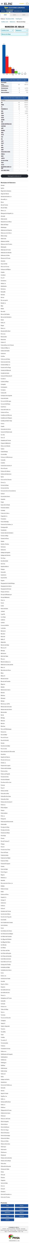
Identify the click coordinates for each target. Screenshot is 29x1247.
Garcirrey (3, 563)
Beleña (2, 308)
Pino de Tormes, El (5, 841)
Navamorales (4, 748)
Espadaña (3, 499)
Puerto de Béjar (4, 869)
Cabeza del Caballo (5, 350)
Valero (2, 1076)
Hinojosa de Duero (5, 591)
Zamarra (3, 1186)
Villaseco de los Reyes (6, 1160)
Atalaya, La (3, 283)
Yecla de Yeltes (4, 1183)
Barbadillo (3, 291)
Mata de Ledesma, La (5, 661)
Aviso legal (23, 1228)
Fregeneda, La (4, 516)
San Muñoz (3, 947)
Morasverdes (4, 712)
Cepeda (2, 426)
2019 (5, 14)
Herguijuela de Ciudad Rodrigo (8, 583)
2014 (14, 14)
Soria (7, 1216)
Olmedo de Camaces (5, 760)
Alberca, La (3, 210)
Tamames (3, 1015)
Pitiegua (3, 844)
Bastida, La (3, 303)
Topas (2, 1034)
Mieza (2, 673)
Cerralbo (3, 434)
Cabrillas (3, 356)
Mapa (6, 1231)
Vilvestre (3, 1177)
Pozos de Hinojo (4, 852)
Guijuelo (2, 580)
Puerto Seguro (4, 872)
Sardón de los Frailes (5, 978)
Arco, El (2, 277)
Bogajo (2, 325)
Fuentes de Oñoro (5, 538)
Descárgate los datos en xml (14, 176)
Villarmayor (3, 1146)
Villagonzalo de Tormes (6, 1110)
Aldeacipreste (4, 219)
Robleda (3, 886)
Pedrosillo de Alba (5, 793)
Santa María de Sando (6, 959)
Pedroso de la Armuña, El (6, 802)
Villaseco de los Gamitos (6, 1158)
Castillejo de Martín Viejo (6, 420)
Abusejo (2, 185)
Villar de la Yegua (5, 1130)
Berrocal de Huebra (5, 314)
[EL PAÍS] (8, 4)
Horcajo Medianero (5, 597)
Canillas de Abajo (5, 381)
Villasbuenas (4, 1152)
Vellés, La (3, 1099)
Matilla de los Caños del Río (7, 664)
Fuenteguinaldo (4, 527)
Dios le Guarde (4, 468)
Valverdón (3, 1087)
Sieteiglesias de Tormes (6, 998)
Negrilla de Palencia (5, 757)
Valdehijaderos (4, 1057)
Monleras (3, 695)
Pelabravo (3, 804)
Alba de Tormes (4, 205)
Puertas (2, 866)
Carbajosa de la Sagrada (6, 395)
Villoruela (3, 1174)
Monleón (3, 692)
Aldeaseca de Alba (5, 241)
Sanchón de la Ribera (5, 914)
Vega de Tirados (4, 1093)
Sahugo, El (3, 900)
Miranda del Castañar (5, 681)
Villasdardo (3, 1155)
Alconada (3, 216)
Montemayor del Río (5, 703)
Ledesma (3, 619)
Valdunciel (3, 1073)
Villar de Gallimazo (5, 1127)
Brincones (3, 334)
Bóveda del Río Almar (5, 331)
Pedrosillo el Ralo (5, 799)
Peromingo (3, 835)
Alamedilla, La (4, 199)
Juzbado (3, 611)
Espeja (2, 502)
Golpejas (3, 569)
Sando (2, 928)
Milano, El (3, 675)
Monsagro (3, 698)
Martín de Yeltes (4, 656)
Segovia (21, 1212)
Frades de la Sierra (5, 513)
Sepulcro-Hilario (4, 984)
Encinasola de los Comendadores (8, 490)
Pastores (3, 785)
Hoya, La (3, 600)
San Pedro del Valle (5, 950)
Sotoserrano (3, 1006)
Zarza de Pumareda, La (6, 1194)
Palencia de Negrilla (5, 774)
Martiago (3, 650)
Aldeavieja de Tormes (6, 249)
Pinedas (2, 838)
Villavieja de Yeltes (5, 1169)
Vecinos (2, 1090)
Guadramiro (3, 575)
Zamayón (3, 1188)
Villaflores (3, 1107)
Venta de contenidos (11, 1228)
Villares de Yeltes (5, 1141)
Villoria (2, 1172)
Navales (2, 743)
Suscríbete (21, 3)
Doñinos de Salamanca (6, 474)
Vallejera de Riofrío (5, 1079)
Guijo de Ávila (4, 577)
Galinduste (3, 547)
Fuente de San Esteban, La (7, 524)
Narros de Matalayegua (6, 729)
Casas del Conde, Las (5, 409)
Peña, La (3, 816)
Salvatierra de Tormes (6, 911)
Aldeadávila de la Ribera (6, 221)
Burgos (21, 1205)
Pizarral (2, 846)
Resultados (10, 11)
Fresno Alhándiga (5, 521)
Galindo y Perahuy (5, 544)
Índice (19, 1231)
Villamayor (3, 1116)
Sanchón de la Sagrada (6, 917)
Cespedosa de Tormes (6, 440)
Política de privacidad (5, 1230)
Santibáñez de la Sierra (6, 970)
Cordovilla (3, 460)
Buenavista (3, 339)
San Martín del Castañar (6, 936)
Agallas (2, 188)
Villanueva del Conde (5, 1118)
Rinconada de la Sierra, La (7, 883)
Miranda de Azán (4, 678)
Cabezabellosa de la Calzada (7, 345)
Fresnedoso (3, 519)
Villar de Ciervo (4, 1124)
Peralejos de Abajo (5, 827)
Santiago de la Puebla (6, 964)
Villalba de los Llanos (5, 1113)
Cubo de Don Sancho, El (6, 465)
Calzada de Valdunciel (6, 370)
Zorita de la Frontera (5, 1197)
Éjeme (2, 476)
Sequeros (3, 987)
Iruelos (2, 605)
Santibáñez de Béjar (5, 967)
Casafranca (3, 406)
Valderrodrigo (4, 1071)
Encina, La (3, 482)
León (7, 1209)
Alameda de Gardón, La (6, 196)
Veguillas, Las (4, 1096)
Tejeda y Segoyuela (5, 1026)
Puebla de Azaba (4, 855)
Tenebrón (3, 1029)
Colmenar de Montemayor (7, 457)
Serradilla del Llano (5, 992)
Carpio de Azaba (4, 398)
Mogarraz (3, 684)
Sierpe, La (3, 995)
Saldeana (3, 905)
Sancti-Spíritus (4, 925)
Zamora (7, 1219)
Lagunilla (3, 614)
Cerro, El (3, 437)
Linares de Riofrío (5, 625)
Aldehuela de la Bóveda (6, 252)
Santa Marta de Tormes (6, 961)
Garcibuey (3, 558)
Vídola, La (3, 1104)
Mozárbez (3, 726)
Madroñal (3, 636)
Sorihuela (3, 1003)
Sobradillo (3, 1001)
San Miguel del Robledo (6, 939)
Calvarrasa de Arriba (5, 362)
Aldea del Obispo (4, 224)
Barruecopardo (4, 300)
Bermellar (3, 311)
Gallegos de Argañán (5, 552)
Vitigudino (3, 1180)
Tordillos (3, 1037)
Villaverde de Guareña (6, 1166)
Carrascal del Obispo (5, 404)
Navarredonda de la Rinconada (8, 751)
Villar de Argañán (5, 1121)
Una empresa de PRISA (14, 1236)
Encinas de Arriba (5, 488)
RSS (22, 1231)
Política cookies (13, 1230)
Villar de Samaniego (5, 1135)
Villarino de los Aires (5, 1144)
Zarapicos (3, 1191)
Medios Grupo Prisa (14, 1241)
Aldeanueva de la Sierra (6, 233)
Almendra (3, 261)
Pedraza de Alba (4, 790)
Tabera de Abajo (4, 1009)
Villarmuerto (3, 1149)
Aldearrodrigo (4, 235)
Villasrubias (3, 1163)
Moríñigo (3, 718)
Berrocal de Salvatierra (6, 317)
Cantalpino (3, 390)
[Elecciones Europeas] (14, 8)
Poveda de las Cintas (5, 849)
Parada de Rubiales (5, 779)
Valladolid (21, 1216)
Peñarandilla (4, 824)
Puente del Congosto (5, 863)
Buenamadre (4, 336)
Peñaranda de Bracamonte (7, 821)
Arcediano (3, 275)
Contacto (4, 1228)
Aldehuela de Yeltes (5, 255)
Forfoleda (3, 510)
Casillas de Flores (5, 412)
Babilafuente (4, 286)
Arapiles (3, 272)
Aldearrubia (3, 238)
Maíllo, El (3, 639)
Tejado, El (3, 1023)
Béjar (2, 305)
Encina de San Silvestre (6, 479)
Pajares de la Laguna (5, 765)
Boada (2, 320)
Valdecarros (3, 1051)
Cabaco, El (3, 342)
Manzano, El (3, 647)
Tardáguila (3, 1020)
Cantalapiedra (4, 387)
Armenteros (3, 280)
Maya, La (3, 667)
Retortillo (3, 880)
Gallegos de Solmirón (5, 555)
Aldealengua (3, 227)
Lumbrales (3, 628)
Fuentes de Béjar (4, 535)
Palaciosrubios (4, 771)
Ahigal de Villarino (5, 193)
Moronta (3, 723)
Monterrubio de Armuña (6, 706)
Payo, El (2, 788)
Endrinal (3, 493)
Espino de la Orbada (5, 504)
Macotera (3, 633)
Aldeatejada (3, 247)
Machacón (3, 631)
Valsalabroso (4, 1082)
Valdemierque (4, 1068)
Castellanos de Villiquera (6, 418)
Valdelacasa (3, 1059)
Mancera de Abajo (5, 645)
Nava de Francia (4, 737)
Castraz (2, 423)
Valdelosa (3, 1065)
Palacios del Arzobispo (6, 768)
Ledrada (3, 622)
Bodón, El (3, 322)
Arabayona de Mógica (6, 269)
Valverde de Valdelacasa (6, 1085)
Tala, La (2, 1012)
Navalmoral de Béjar (5, 746)
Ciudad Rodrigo (4, 451)
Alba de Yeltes (4, 207)
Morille (2, 715)
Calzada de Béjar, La (5, 364)
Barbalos (3, 294)
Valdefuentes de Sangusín (6, 1054)
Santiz (2, 973)
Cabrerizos (3, 353)
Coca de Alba (4, 454)
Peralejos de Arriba (5, 830)
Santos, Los (3, 975)
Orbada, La (3, 762)
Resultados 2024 (18, 11)
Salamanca (3, 902)
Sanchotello (3, 919)
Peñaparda (3, 818)
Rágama (3, 874)
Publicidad (18, 1228)
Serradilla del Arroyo (5, 989)
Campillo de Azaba (5, 373)
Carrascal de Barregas (6, 401)
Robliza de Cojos (4, 888)
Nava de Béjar (4, 734)
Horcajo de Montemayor (6, 594)
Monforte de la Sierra (5, 689)
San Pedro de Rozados (6, 953)
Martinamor (3, 653)
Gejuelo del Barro (5, 566)
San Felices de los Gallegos (7, 933)
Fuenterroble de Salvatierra (7, 533)
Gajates (2, 541)
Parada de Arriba (5, 776)
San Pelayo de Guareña (6, 956)
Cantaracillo (3, 392)
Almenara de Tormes (5, 258)
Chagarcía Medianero (6, 443)
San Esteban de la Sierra (6, 931)
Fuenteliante (3, 530)
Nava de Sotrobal (5, 740)
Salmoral (3, 908)
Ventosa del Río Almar (6, 1101)
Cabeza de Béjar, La (5, 348)
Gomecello (3, 572)
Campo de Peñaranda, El (6, 376)
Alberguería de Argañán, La (7, 213)
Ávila (7, 1205)
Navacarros (3, 732)
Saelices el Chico (5, 894)
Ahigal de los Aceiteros (6, 191)
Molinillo (3, 687)
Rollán (2, 891)
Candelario (3, 378)
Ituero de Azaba (4, 608)
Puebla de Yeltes (4, 860)
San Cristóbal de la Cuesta (7, 922)
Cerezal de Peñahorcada (6, 432)
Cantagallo (3, 384)
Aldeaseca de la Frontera (6, 244)
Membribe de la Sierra (6, 670)
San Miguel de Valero (5, 942)
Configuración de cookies (22, 1230)
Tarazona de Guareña (6, 1017)
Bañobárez (3, 289)
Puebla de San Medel (5, 858)
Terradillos (3, 1031)
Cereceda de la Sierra (6, 429)
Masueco (3, 659)
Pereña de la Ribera (5, 832)
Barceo (2, 297)
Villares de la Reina (5, 1138)
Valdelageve (3, 1062)
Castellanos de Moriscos (6, 415)
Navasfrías (3, 754)
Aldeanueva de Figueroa (6, 230)
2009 (23, 14)
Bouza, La (3, 328)
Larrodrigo (3, 617)
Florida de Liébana (5, 507)
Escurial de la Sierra (5, 496)
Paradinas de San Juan (6, 782)
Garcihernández (4, 561)
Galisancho (3, 549)
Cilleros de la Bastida (5, 446)
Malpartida (3, 642)
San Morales (3, 945)
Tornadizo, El (4, 1040)
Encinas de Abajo (5, 485)
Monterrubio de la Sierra (6, 709)
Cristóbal (3, 462)
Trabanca (3, 1045)
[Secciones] (2, 4)
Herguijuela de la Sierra (6, 586)
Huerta (2, 603)
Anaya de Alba (4, 263)
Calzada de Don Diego (6, 367)
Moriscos (3, 720)
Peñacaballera (4, 813)
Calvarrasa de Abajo (5, 359)
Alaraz (2, 202)
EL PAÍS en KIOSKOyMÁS (12, 1231)
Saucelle (3, 981)
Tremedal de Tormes (5, 1048)
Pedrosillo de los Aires (6, 796)
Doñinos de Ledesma (5, 471)
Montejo (2, 701)
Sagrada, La (3, 897)
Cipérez (2, 448)
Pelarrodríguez (4, 807)
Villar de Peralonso (5, 1132)
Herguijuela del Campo (6, 589)
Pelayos (2, 810)
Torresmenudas (4, 1043)
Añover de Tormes (5, 266)
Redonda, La (3, 877)
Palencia (21, 1209)
